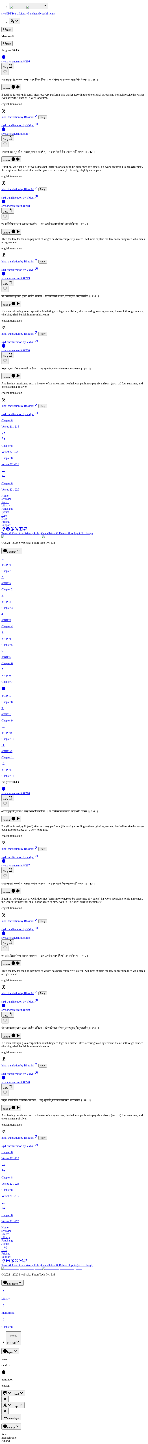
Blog (4, 515)
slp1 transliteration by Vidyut (17, 125)
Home (4, 495)
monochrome (8, 1437)
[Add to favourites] (5, 72)
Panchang (33, 13)
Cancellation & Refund (54, 533)
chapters (11, 552)
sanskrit (7, 88)
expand (5, 1440)
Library (23, 13)
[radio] (3, 1373)
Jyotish (43, 13)
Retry (42, 117)
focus (4, 1434)
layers (10, 1352)
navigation (12, 1283)
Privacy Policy (33, 533)
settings (11, 1427)
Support (5, 525)
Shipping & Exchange (80, 533)
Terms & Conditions (13, 533)
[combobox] (13, 1338)
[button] (74, 72)
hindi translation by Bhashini (17, 117)
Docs (4, 518)
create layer (13, 1418)
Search (15, 13)
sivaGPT (6, 13)
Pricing (51, 13)
